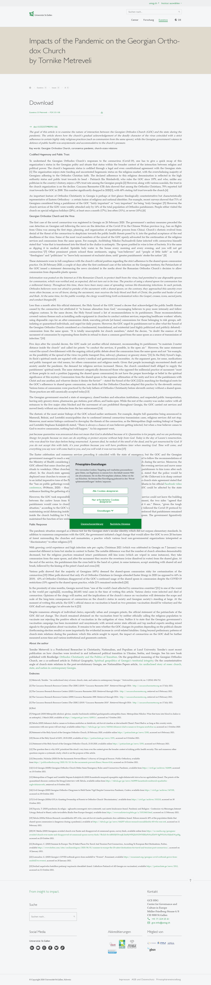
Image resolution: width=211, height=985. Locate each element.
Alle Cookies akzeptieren (105, 490)
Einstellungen (104, 510)
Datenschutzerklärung (92, 523)
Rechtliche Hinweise (120, 523)
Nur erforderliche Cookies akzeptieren (105, 500)
